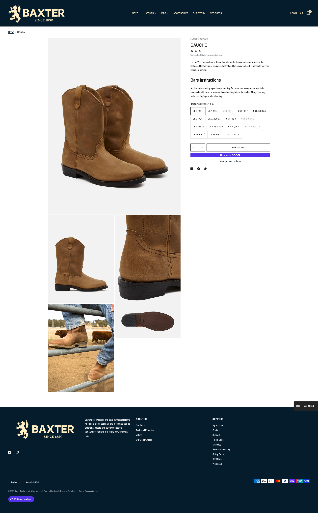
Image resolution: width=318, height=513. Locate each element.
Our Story (140, 425)
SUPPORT (217, 419)
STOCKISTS (216, 13)
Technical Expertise (145, 430)
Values (139, 435)
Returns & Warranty (221, 449)
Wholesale (217, 463)
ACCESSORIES (180, 13)
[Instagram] (19, 452)
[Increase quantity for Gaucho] (202, 147)
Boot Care (217, 459)
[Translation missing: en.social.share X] (199, 169)
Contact (215, 430)
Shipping (203, 55)
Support (216, 435)
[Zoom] (173, 44)
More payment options (230, 161)
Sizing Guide (218, 454)
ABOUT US (142, 419)
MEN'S (135, 13)
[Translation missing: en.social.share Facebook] (192, 169)
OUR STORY (199, 13)
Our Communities (144, 439)
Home (11, 32)
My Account (217, 425)
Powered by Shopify (51, 491)
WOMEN (150, 13)
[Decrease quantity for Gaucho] (193, 147)
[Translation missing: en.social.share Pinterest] (206, 169)
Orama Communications (88, 491)
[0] (307, 13)
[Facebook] (12, 452)
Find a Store (218, 439)
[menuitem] (136, 13)
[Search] (301, 13)
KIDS (163, 13)
